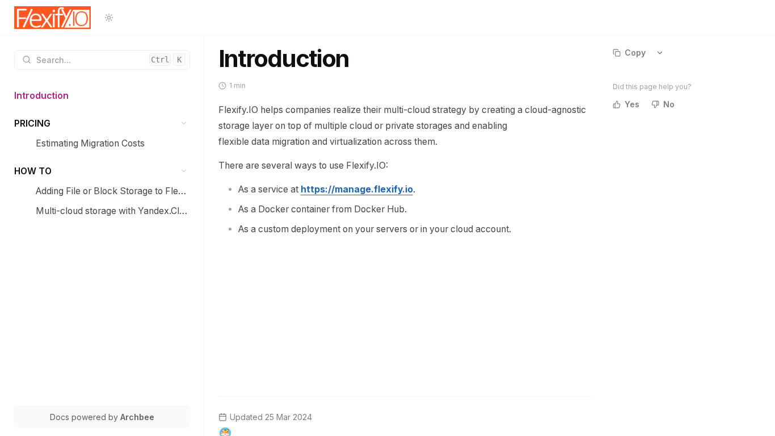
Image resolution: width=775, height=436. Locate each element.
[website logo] (52, 17)
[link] (102, 96)
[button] (184, 123)
